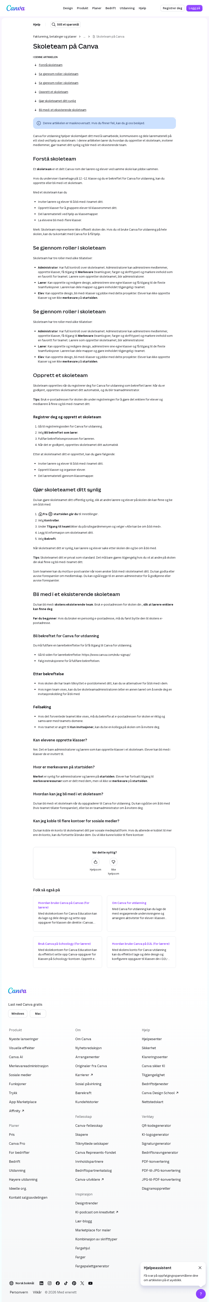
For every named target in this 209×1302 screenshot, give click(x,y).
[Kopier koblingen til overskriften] (29, 158)
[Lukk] (200, 1268)
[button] (67, 8)
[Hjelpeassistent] (201, 1294)
